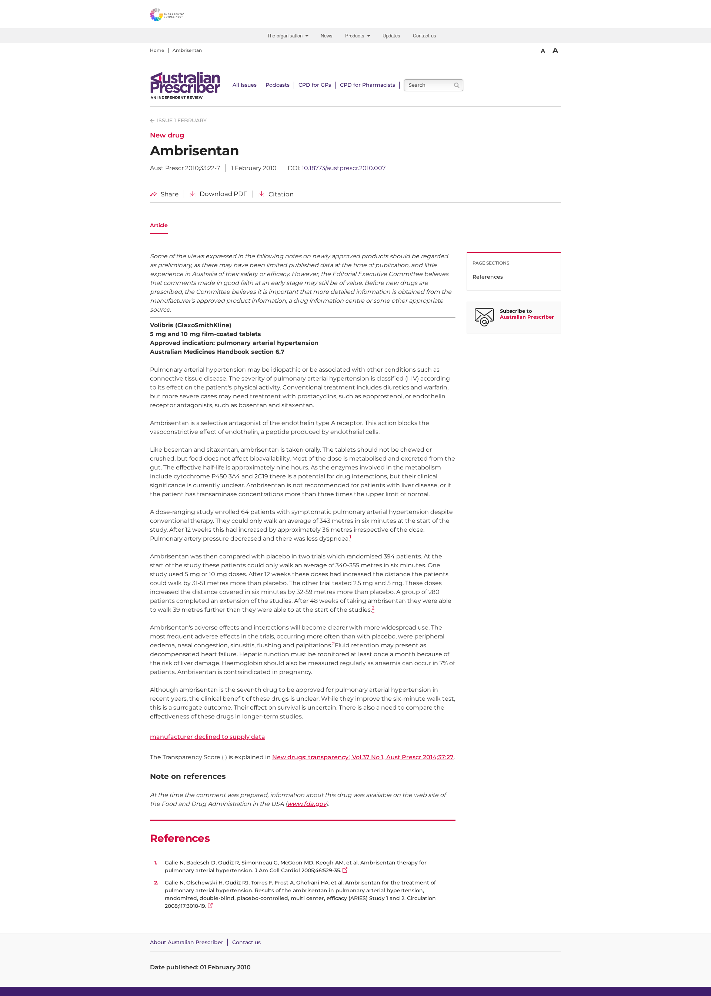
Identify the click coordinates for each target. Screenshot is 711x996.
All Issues (245, 85)
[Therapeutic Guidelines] (187, 15)
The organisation (286, 35)
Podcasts (278, 85)
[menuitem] (289, 35)
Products (356, 35)
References (488, 276)
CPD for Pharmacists (367, 85)
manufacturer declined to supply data (207, 736)
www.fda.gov (306, 803)
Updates (391, 35)
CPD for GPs (314, 85)
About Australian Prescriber (186, 942)
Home (157, 50)
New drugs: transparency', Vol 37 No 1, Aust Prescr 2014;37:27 (363, 757)
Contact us (424, 35)
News (327, 35)
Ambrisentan (187, 50)
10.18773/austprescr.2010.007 (343, 168)
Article (159, 225)
